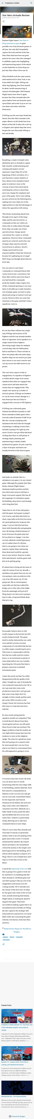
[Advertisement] (17, 982)
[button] (3, 21)
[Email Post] (3, 935)
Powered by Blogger (18, 1116)
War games (6, 939)
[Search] (31, 3)
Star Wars (19, 937)
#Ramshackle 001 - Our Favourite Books (13, 1096)
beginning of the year (19, 869)
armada (5, 937)
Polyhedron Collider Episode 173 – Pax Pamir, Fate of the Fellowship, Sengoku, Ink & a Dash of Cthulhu (16, 1027)
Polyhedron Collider (12, 3)
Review (12, 937)
